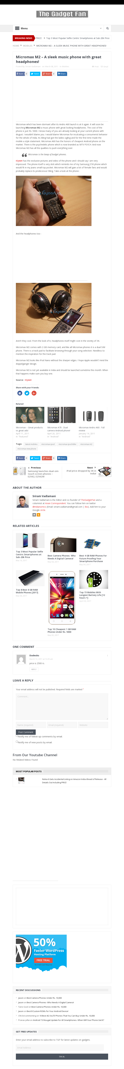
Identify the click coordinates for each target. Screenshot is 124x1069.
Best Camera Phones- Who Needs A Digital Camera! (62, 557)
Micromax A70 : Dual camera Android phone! (58, 429)
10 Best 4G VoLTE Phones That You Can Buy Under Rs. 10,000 (67, 1015)
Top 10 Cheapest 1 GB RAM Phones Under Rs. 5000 (62, 630)
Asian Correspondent (55, 503)
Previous (36, 467)
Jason (20, 998)
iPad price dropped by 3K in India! (81, 472)
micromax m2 (86, 444)
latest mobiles (31, 444)
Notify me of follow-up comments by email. (40, 736)
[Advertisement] (62, 100)
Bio (86, 506)
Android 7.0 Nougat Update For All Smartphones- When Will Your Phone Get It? (68, 1020)
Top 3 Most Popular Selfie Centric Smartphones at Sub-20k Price (58, 38)
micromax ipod (48, 444)
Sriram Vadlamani (33, 66)
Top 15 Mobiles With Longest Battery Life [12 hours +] (92, 595)
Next (90, 467)
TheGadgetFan (88, 499)
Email (106, 66)
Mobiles (65, 66)
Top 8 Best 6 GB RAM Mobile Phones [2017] (27, 591)
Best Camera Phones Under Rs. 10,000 (44, 998)
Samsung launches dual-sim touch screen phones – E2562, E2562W (43, 474)
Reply (33, 669)
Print (97, 66)
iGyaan (19, 160)
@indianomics (39, 506)
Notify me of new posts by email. (35, 742)
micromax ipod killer (67, 444)
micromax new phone (27, 448)
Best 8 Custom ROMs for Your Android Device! (47, 1011)
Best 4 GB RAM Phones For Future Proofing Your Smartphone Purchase (93, 558)
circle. (43, 510)
